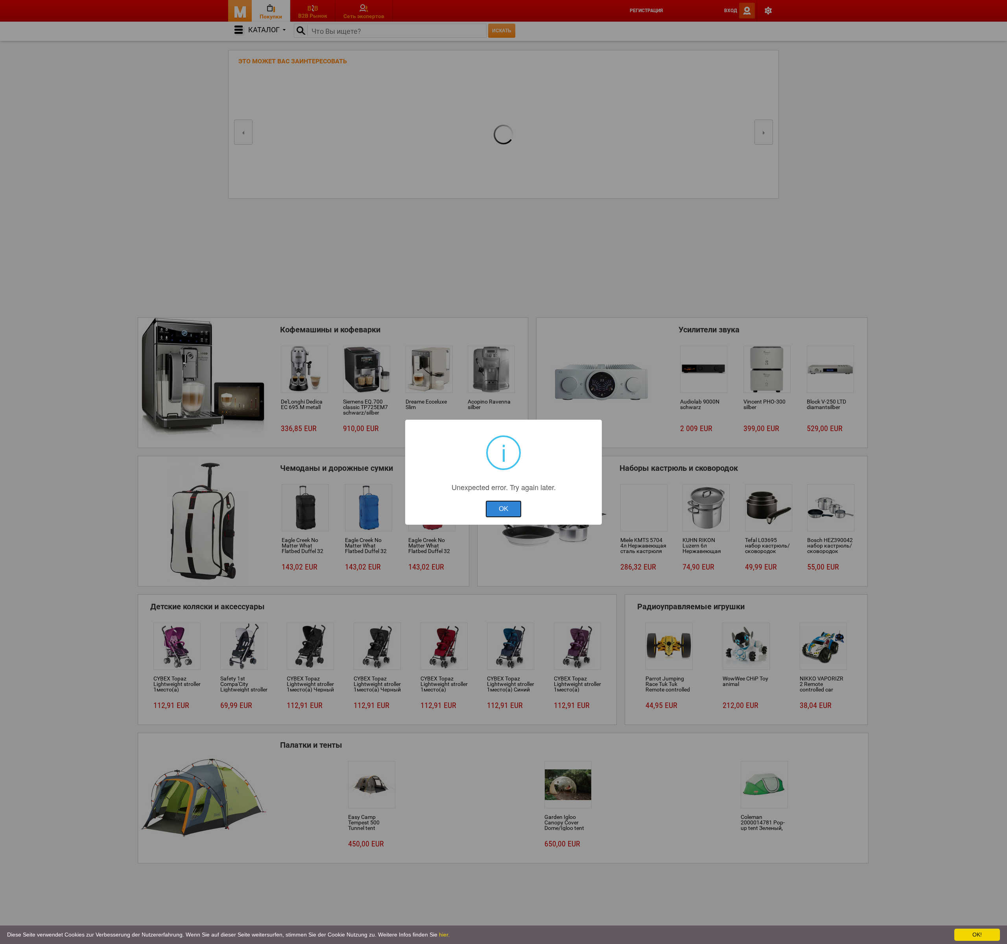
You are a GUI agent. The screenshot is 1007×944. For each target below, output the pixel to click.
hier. (444, 934)
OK (503, 509)
